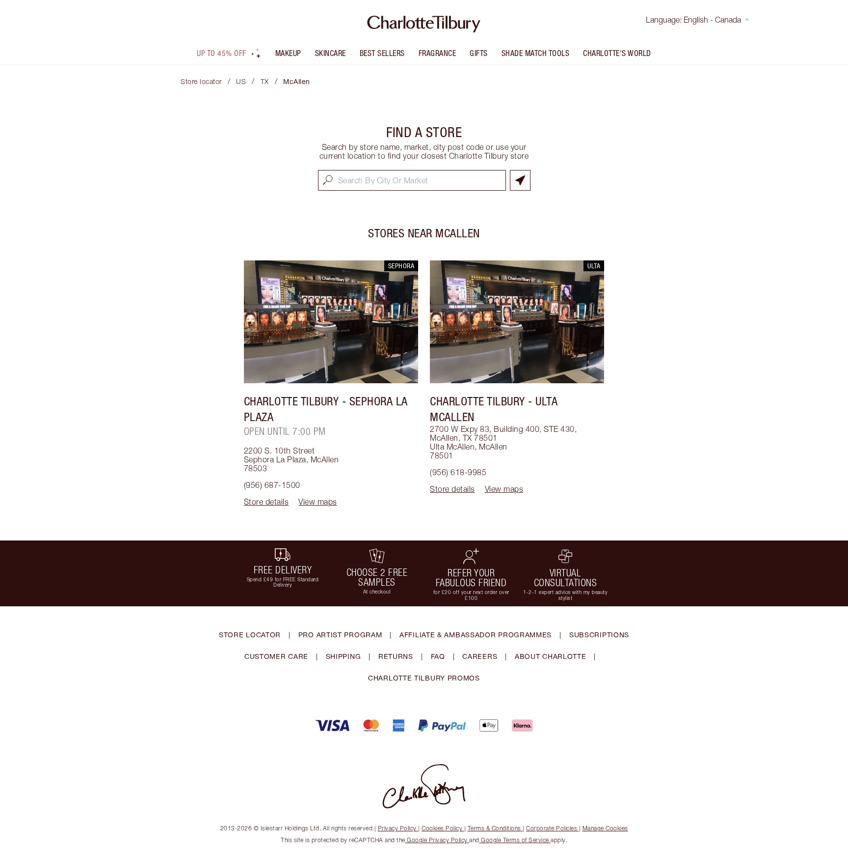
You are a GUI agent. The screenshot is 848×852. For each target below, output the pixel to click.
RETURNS (395, 656)
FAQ (438, 656)
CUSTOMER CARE (276, 656)
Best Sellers (382, 53)
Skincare (330, 53)
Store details (266, 501)
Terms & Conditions (494, 828)
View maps (317, 501)
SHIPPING (343, 656)
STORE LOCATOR (250, 634)
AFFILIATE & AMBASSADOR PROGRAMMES (475, 634)
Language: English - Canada (693, 20)
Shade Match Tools (536, 53)
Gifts (479, 53)
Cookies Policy (442, 828)
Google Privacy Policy (437, 840)
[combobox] (412, 180)
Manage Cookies (605, 828)
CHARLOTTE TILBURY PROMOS (424, 678)
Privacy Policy (397, 828)
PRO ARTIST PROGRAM (340, 634)
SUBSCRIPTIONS (599, 634)
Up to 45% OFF (221, 53)
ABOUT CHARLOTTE (550, 656)
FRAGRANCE (437, 53)
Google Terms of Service (515, 840)
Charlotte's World (617, 53)
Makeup (288, 53)
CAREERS (479, 656)
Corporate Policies (551, 828)
